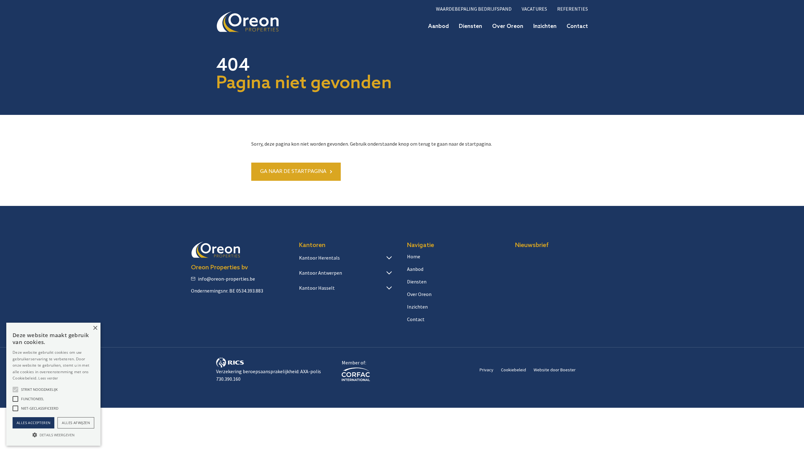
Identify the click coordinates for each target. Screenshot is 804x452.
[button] (15, 389)
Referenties (572, 9)
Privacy (486, 370)
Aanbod (438, 26)
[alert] (53, 384)
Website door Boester (555, 370)
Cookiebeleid (513, 370)
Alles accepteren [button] (33, 422)
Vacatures (534, 9)
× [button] (95, 328)
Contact (577, 26)
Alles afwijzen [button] (76, 422)
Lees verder (48, 378)
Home (413, 256)
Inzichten (545, 26)
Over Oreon (507, 26)
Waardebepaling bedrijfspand (474, 9)
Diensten (470, 26)
